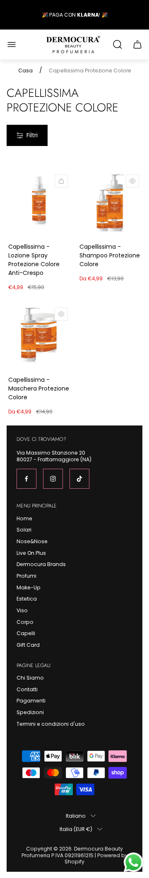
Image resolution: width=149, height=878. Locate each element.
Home (24, 518)
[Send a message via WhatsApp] (133, 862)
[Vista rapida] (132, 181)
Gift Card (28, 644)
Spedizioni (30, 712)
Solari (24, 529)
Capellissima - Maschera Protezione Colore (38, 388)
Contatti (27, 689)
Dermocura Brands (41, 564)
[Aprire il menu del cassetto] (11, 44)
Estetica (27, 598)
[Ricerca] (117, 44)
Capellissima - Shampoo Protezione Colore (109, 255)
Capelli (26, 633)
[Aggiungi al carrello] (61, 181)
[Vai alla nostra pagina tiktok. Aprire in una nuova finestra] (79, 479)
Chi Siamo (30, 677)
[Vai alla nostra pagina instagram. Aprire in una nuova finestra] (53, 479)
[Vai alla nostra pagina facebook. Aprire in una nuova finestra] (26, 479)
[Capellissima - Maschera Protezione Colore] (39, 336)
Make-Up (29, 587)
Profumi (26, 575)
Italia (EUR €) (76, 829)
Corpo (25, 622)
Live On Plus (31, 552)
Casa (25, 70)
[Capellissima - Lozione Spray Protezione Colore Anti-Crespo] (39, 203)
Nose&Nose (32, 541)
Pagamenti (31, 700)
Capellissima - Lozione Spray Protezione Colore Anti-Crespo (34, 259)
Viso (22, 610)
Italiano (76, 815)
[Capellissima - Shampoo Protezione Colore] (110, 203)
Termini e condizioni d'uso (51, 723)
